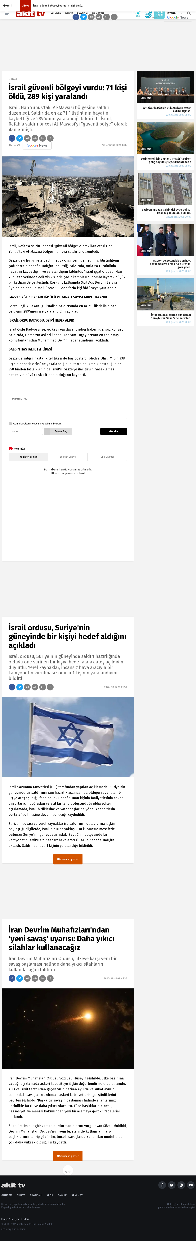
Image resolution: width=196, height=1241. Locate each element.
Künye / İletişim (10, 1219)
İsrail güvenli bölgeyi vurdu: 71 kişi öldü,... (58, 5)
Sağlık (62, 1195)
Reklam (25, 1219)
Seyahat (76, 1195)
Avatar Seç (61, 431)
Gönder (113, 431)
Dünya (25, 5)
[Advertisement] (68, 521)
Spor (49, 1195)
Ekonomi (36, 1195)
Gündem (6, 1195)
